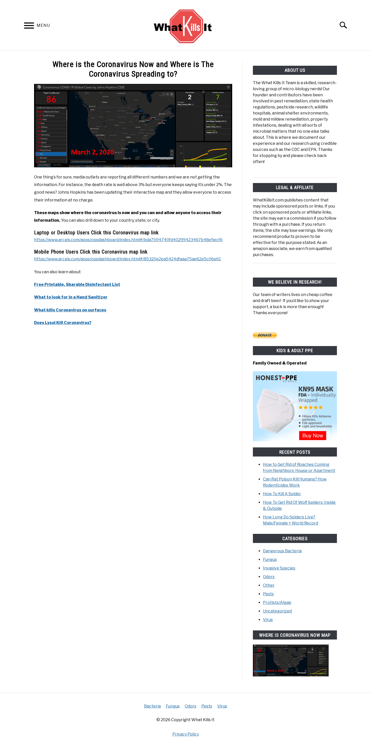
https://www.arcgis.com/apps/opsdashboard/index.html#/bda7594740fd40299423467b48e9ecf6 (128, 239)
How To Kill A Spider (282, 493)
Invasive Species (279, 568)
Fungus (270, 559)
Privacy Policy (185, 734)
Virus (268, 619)
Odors (269, 576)
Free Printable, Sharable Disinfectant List (77, 284)
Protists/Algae (277, 602)
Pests (268, 593)
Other (269, 585)
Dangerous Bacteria (282, 551)
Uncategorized (277, 611)
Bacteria (152, 706)
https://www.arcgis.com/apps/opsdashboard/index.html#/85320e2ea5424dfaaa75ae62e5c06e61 (127, 259)
